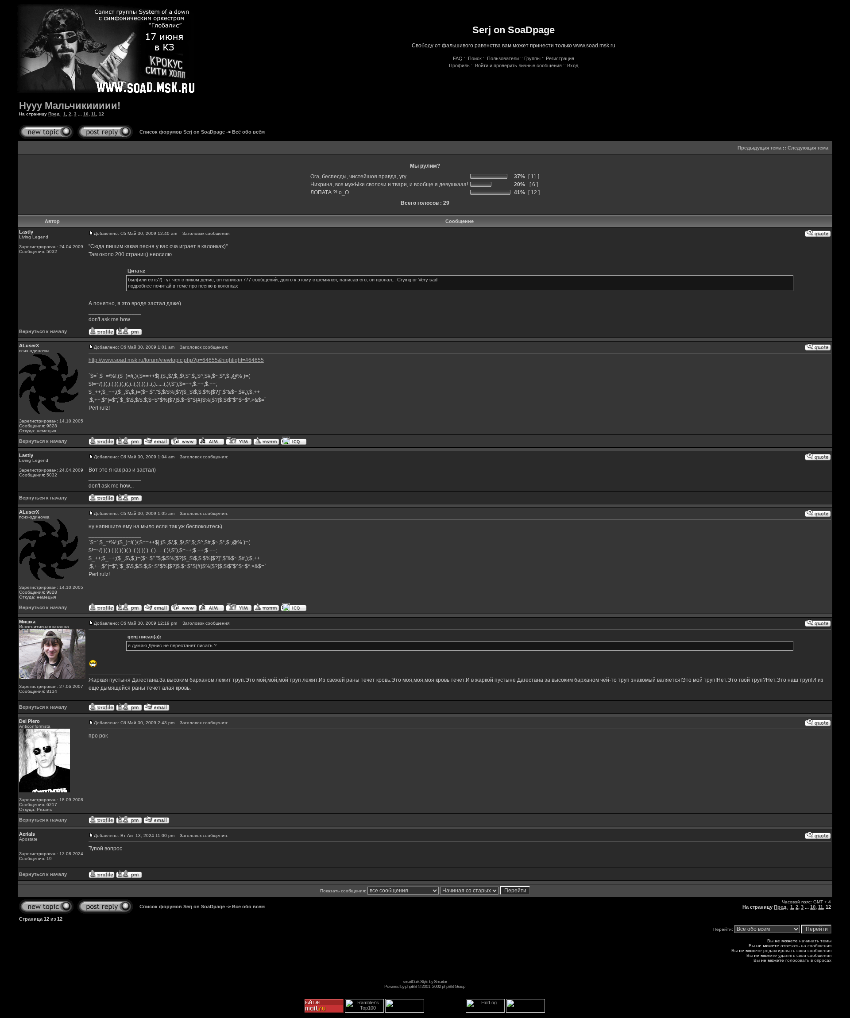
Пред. (54, 113)
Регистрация (560, 58)
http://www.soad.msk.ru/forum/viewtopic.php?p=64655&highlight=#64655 (176, 360)
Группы (532, 58)
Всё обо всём (248, 131)
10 (86, 113)
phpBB (411, 986)
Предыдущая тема (759, 147)
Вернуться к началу (43, 331)
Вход (572, 65)
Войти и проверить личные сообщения (518, 65)
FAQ (458, 58)
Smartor (440, 981)
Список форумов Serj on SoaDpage (182, 131)
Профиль (459, 65)
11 (93, 113)
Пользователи (503, 58)
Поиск (475, 58)
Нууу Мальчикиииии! (69, 105)
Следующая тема (808, 147)
